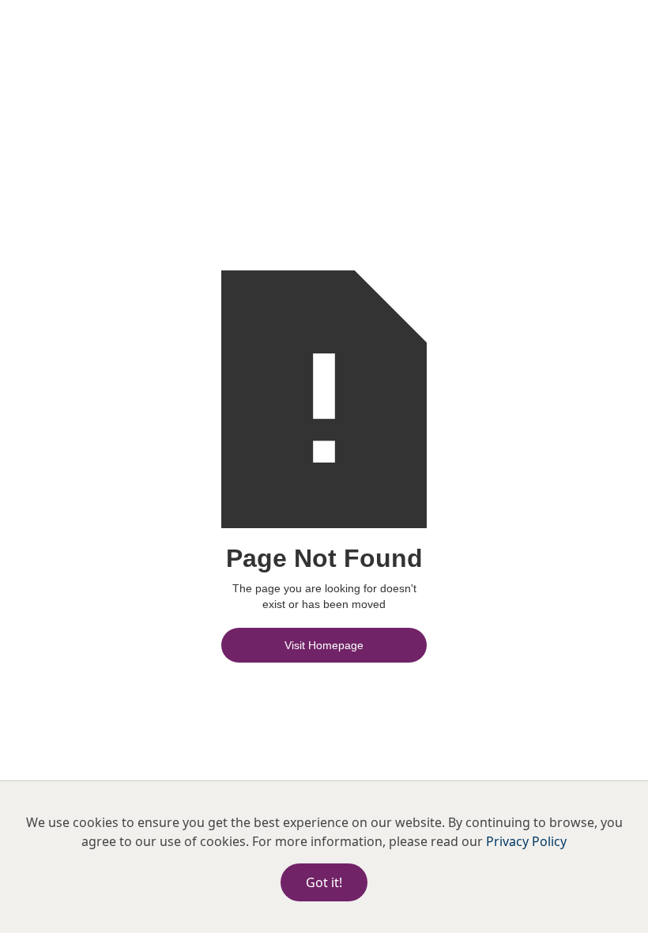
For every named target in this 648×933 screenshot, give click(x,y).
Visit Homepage (324, 645)
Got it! (324, 882)
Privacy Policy (526, 841)
